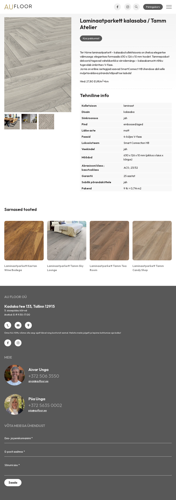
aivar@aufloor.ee (38, 381)
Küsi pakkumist (91, 38)
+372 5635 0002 (45, 405)
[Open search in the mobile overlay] (136, 6)
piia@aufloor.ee (37, 410)
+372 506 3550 (43, 376)
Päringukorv (153, 6)
